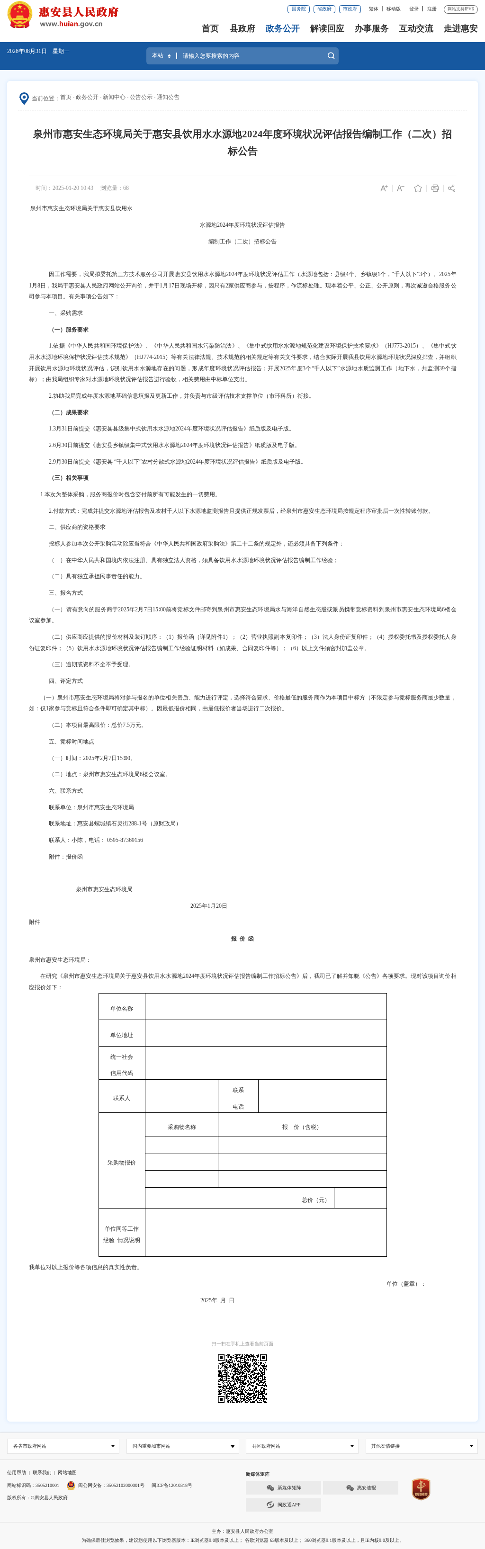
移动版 (393, 8)
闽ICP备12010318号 (172, 1485)
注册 (432, 8)
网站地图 (67, 1472)
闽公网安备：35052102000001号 (111, 1485)
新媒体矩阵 (289, 1487)
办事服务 (372, 28)
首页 (210, 28)
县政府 (242, 28)
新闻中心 (114, 97)
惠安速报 (366, 1487)
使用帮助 (16, 1472)
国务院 (299, 8)
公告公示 (141, 97)
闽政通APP (289, 1504)
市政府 (350, 8)
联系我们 (42, 1472)
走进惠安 (461, 28)
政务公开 (283, 28)
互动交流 (416, 28)
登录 (414, 8)
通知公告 (168, 97)
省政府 (324, 8)
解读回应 (327, 28)
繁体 (373, 8)
